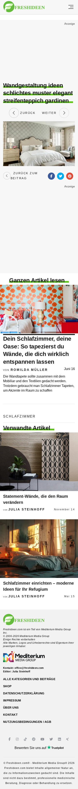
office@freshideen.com (29, 668)
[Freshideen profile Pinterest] (34, 739)
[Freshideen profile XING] (68, 739)
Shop (7, 686)
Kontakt (10, 714)
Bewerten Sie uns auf (31, 748)
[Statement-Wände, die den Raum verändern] (39, 461)
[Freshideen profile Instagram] (18, 739)
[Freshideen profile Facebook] (10, 739)
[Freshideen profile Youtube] (43, 739)
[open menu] (71, 7)
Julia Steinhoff (26, 509)
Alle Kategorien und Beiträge (29, 679)
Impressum (12, 700)
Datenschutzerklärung (24, 693)
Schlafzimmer (19, 416)
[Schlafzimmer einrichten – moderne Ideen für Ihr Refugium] (39, 548)
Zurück (27, 113)
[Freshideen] (24, 7)
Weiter (50, 113)
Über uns (11, 707)
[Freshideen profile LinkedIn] (60, 739)
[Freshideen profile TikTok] (26, 739)
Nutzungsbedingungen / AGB (27, 721)
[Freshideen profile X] (52, 739)
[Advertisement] (39, 51)
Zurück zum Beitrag (24, 175)
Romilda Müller (29, 369)
